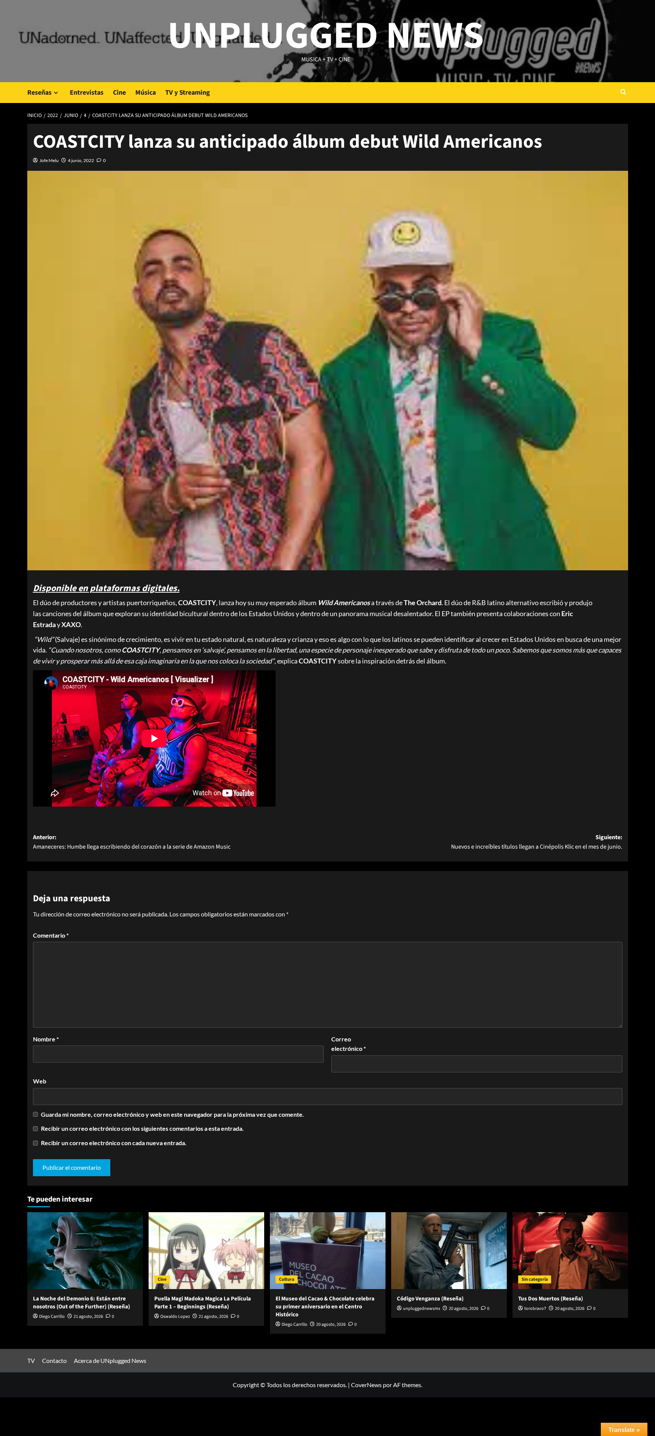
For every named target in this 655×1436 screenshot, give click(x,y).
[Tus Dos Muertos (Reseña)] (570, 1250)
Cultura (286, 1279)
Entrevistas (86, 92)
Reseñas (39, 92)
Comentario (51, 935)
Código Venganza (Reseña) (430, 1299)
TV (31, 1360)
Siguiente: (536, 842)
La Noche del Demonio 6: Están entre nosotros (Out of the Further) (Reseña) (81, 1303)
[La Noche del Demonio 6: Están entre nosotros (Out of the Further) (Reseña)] (85, 1250)
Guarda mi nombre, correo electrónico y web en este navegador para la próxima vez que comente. (172, 1114)
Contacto (54, 1360)
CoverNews (366, 1384)
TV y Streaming (187, 92)
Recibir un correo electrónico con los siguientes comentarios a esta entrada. (142, 1128)
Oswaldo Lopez (175, 1316)
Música (145, 92)
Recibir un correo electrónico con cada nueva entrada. (113, 1142)
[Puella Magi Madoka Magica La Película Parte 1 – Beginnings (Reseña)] (206, 1250)
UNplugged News (326, 36)
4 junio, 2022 (81, 160)
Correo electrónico (348, 1043)
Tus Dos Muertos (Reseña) (550, 1299)
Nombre (46, 1039)
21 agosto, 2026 (88, 1316)
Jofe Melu (49, 160)
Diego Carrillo (52, 1316)
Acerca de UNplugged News (110, 1360)
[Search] (623, 92)
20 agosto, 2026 (331, 1324)
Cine (119, 92)
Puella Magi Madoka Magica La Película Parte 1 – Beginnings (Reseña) (202, 1303)
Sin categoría (535, 1279)
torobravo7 (535, 1308)
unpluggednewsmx (421, 1308)
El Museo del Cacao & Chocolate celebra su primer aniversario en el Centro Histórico (325, 1307)
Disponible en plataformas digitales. (106, 588)
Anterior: (131, 842)
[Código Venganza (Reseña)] (449, 1250)
